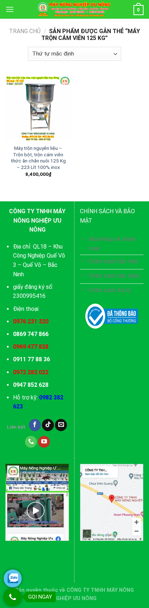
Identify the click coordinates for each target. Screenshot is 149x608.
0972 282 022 (30, 372)
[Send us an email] (61, 425)
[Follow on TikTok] (48, 425)
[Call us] (31, 442)
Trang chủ (25, 31)
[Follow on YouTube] (44, 442)
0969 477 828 (30, 346)
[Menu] (9, 9)
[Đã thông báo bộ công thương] (112, 316)
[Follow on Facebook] (35, 425)
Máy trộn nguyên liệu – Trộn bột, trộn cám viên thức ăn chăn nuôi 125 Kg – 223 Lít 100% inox (38, 157)
